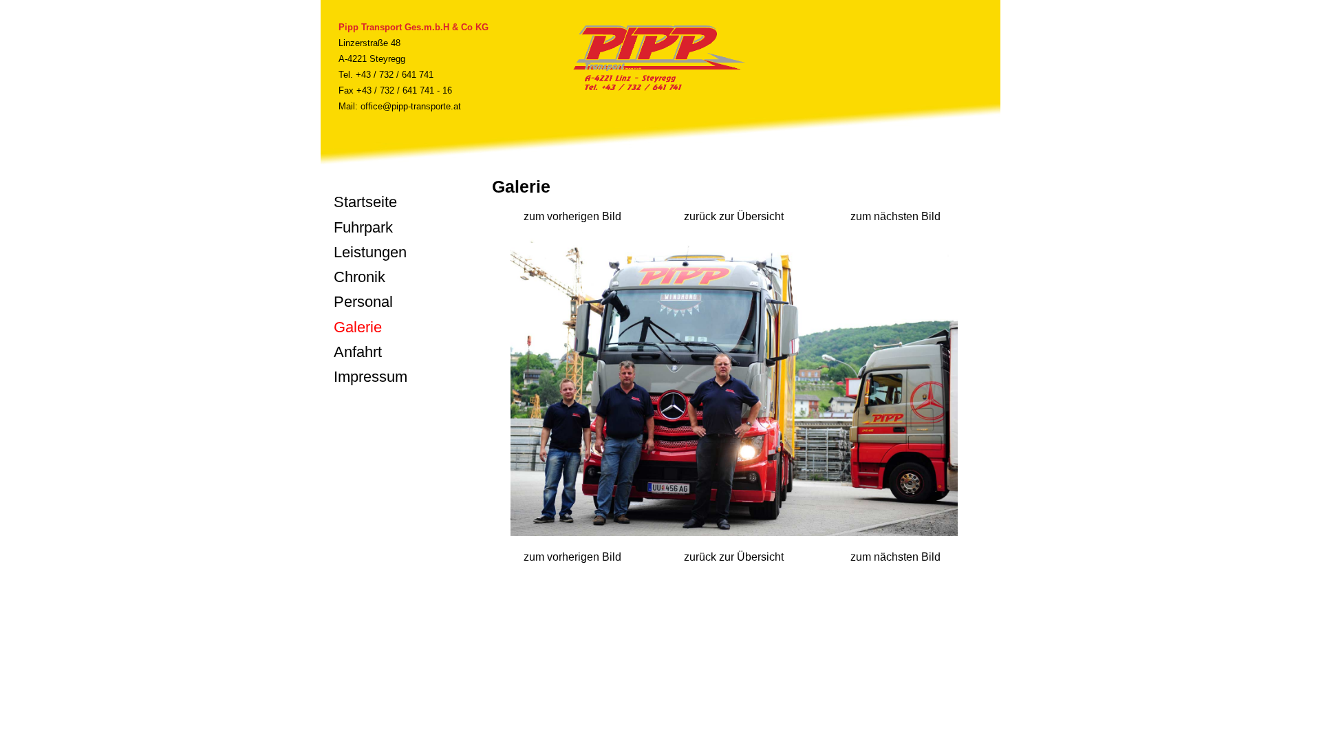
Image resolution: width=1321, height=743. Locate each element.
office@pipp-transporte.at (411, 106)
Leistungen (370, 252)
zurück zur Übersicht (734, 216)
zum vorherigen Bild (572, 216)
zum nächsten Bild (895, 216)
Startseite (365, 202)
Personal (363, 301)
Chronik (359, 277)
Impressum (370, 376)
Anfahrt (358, 351)
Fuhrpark (363, 227)
